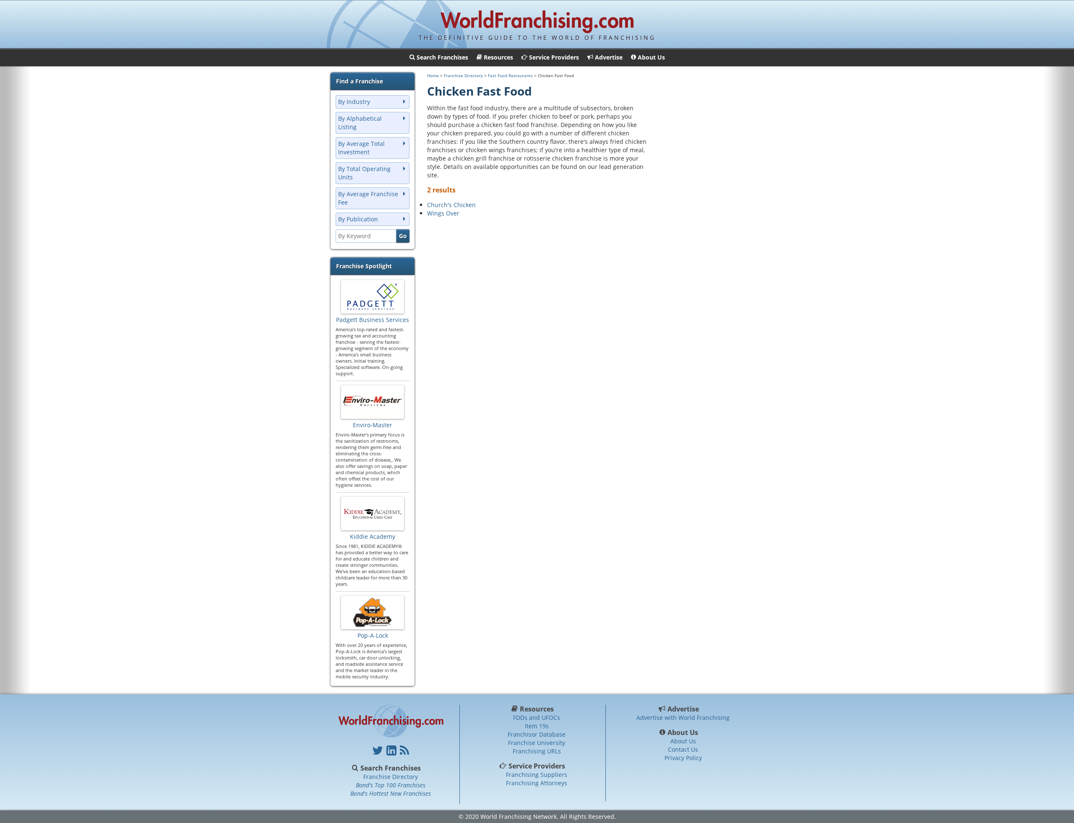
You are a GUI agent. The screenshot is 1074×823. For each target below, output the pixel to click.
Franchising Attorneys (536, 783)
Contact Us (683, 749)
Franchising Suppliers (536, 775)
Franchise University (536, 743)
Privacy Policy (683, 758)
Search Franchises (390, 768)
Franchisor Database (537, 734)
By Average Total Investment (361, 148)
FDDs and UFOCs (536, 718)
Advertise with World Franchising (683, 718)
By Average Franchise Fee (368, 198)
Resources (537, 709)
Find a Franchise (359, 81)
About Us (683, 732)
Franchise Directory (463, 75)
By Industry (354, 102)
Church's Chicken (451, 205)
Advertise (683, 709)
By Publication (358, 219)
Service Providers (536, 766)
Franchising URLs (537, 751)
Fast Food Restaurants (510, 75)
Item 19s (537, 726)
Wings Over (443, 213)
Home (433, 75)
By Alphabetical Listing (360, 122)
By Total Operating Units (364, 173)
